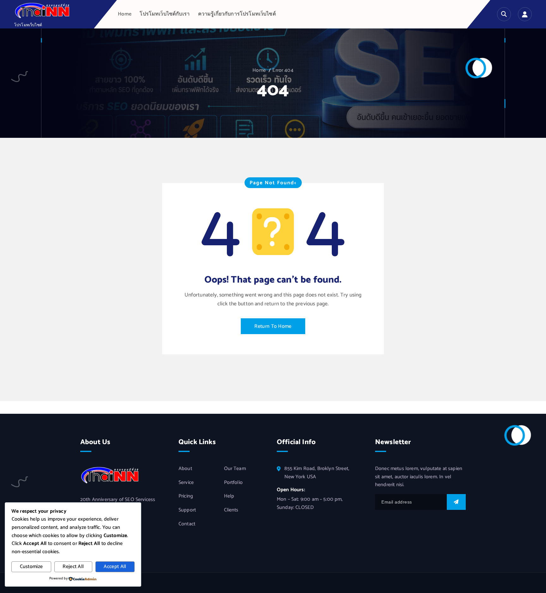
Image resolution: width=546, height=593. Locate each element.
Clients (231, 510)
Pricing (186, 496)
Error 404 (282, 70)
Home (124, 14)
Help (229, 496)
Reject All (73, 566)
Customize (31, 566)
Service (186, 483)
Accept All (115, 566)
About (185, 469)
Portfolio (233, 483)
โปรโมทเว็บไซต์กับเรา (165, 14)
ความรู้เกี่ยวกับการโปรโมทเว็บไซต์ (237, 14)
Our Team (235, 469)
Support (187, 510)
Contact (187, 524)
